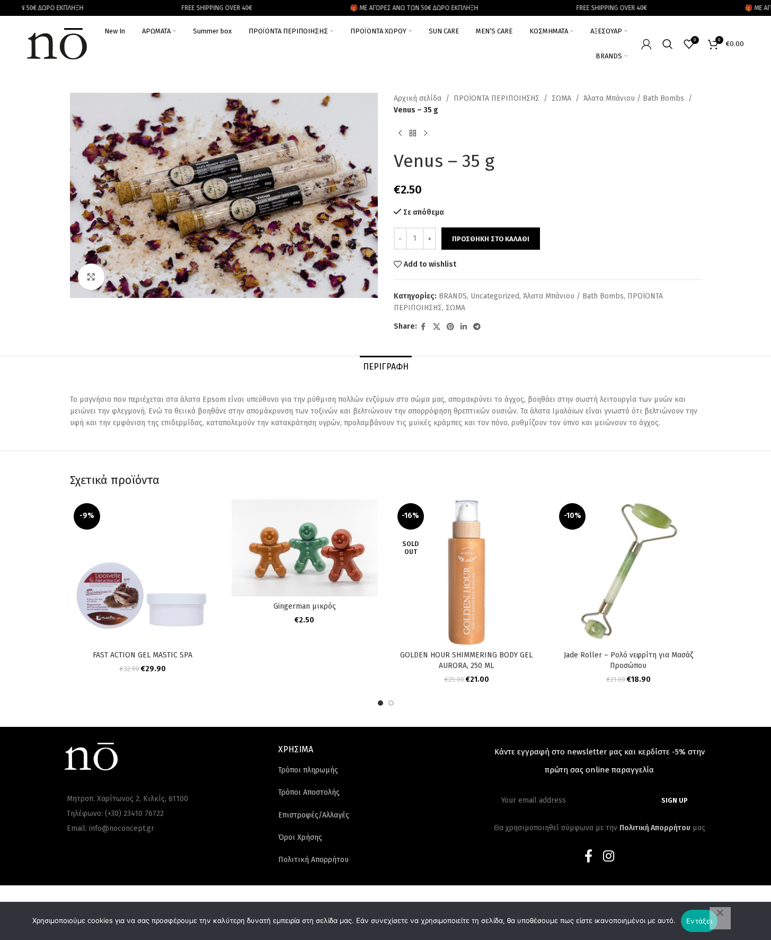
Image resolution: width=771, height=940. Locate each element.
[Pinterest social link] (450, 327)
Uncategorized (495, 296)
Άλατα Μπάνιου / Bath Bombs (633, 98)
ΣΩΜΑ (561, 98)
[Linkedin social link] (463, 327)
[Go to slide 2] (391, 703)
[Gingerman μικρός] (305, 548)
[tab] (386, 367)
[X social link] (437, 327)
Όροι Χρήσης (300, 837)
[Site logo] (57, 43)
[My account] (646, 44)
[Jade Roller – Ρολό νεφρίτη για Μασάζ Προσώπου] (628, 572)
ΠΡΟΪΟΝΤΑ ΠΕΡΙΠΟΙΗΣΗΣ (496, 98)
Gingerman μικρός (304, 606)
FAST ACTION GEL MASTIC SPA (142, 655)
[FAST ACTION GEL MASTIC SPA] (143, 572)
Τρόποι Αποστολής (309, 792)
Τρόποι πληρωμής (308, 770)
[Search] (667, 44)
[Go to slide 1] (380, 703)
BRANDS (453, 296)
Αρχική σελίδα (417, 98)
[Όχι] (720, 918)
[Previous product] (400, 133)
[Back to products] (412, 133)
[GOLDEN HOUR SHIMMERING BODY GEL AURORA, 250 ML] (467, 572)
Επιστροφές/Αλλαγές (313, 815)
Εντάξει (699, 921)
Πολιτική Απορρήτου (313, 859)
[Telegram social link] (477, 327)
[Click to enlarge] (91, 276)
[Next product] (425, 133)
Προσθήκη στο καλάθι (490, 239)
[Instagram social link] (608, 857)
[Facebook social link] (423, 327)
